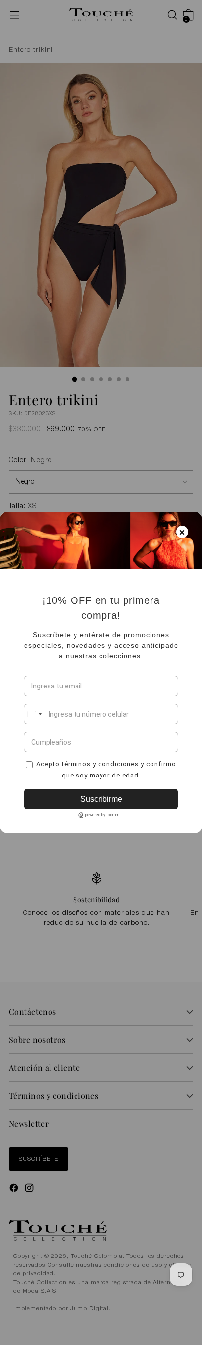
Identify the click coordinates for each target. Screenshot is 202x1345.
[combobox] (34, 714)
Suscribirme (101, 799)
